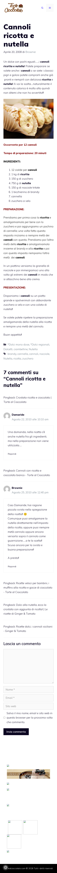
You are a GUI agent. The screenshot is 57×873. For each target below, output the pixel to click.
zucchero (27, 358)
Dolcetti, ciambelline (15, 349)
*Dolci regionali (39, 344)
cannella (22, 353)
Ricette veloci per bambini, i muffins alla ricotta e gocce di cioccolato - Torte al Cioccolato (27, 587)
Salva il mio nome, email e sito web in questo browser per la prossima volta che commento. (30, 718)
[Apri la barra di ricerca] (42, 8)
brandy (12, 353)
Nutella (33, 349)
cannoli (33, 353)
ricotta (17, 358)
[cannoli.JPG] (28, 119)
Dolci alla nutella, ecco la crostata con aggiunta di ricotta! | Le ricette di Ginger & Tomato (25, 609)
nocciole (44, 353)
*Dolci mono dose (18, 344)
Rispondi (12, 453)
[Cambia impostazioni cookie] (5, 867)
